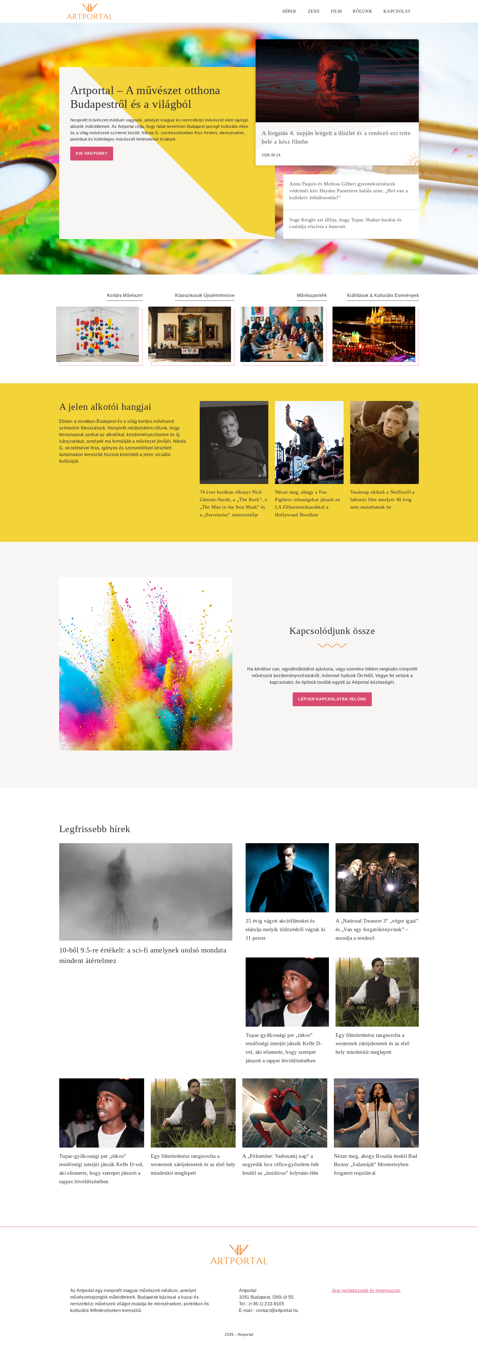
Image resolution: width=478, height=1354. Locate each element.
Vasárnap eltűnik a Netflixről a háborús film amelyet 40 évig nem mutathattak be (382, 499)
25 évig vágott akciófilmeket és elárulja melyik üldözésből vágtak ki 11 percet (286, 929)
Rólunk (362, 11)
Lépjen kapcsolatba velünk (332, 699)
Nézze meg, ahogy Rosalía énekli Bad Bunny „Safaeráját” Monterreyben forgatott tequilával (375, 1164)
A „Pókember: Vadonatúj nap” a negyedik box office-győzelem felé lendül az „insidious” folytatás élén (280, 1164)
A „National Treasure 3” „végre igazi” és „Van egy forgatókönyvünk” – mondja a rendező (377, 929)
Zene (314, 11)
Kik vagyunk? (92, 153)
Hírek (289, 11)
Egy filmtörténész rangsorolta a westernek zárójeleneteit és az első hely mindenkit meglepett (372, 1043)
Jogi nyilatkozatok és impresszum (366, 1290)
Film (336, 11)
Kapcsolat (397, 11)
